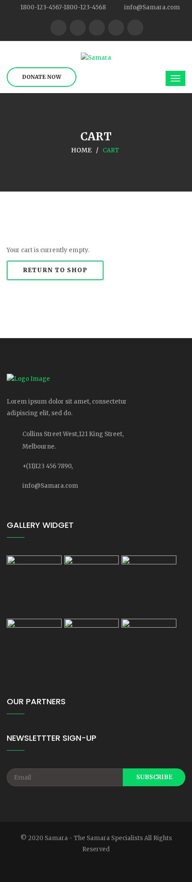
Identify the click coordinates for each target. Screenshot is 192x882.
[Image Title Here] (34, 585)
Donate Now (41, 77)
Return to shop (55, 270)
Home (81, 150)
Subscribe (154, 777)
